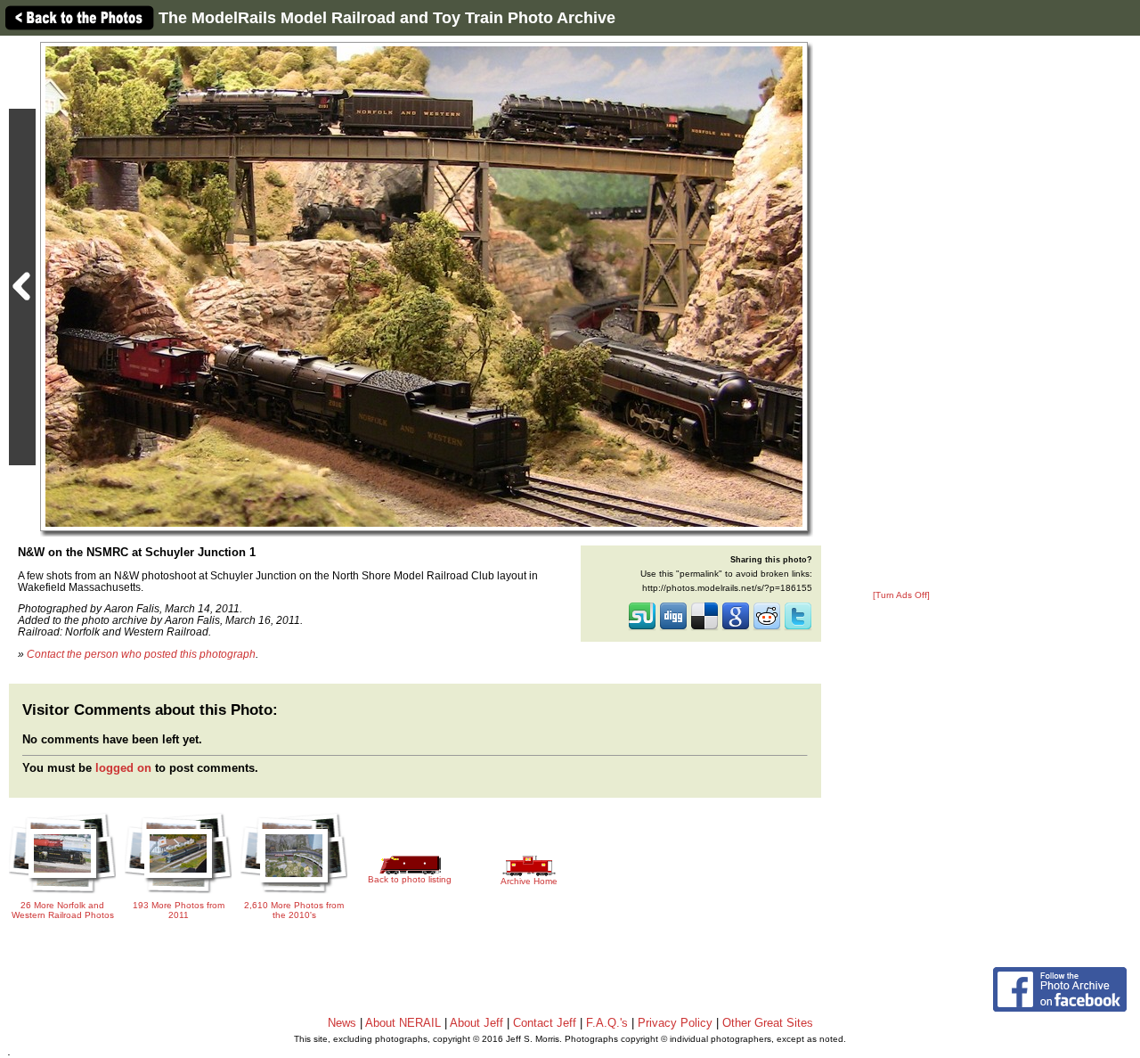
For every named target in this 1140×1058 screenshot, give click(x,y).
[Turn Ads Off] (901, 595)
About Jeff (476, 1022)
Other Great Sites (767, 1022)
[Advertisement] (901, 313)
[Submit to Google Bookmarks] (735, 628)
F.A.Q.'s (607, 1022)
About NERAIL (403, 1022)
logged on (123, 768)
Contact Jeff (544, 1022)
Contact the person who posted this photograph (141, 654)
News (342, 1022)
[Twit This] (798, 628)
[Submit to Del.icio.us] (704, 628)
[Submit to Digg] (673, 628)
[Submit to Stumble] (642, 628)
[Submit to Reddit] (767, 628)
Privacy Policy (675, 1022)
